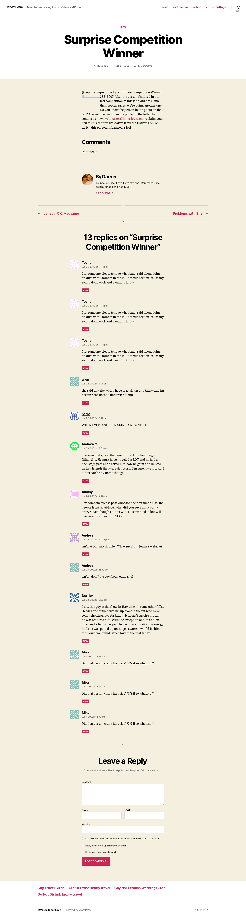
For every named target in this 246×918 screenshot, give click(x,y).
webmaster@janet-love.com (124, 119)
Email (128, 810)
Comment (88, 782)
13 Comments (145, 65)
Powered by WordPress (78, 909)
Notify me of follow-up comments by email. (105, 845)
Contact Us (198, 7)
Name (86, 810)
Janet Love (14, 7)
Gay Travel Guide (51, 888)
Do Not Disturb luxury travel (60, 894)
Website (86, 824)
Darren (104, 65)
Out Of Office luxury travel (89, 888)
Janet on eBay (180, 7)
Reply (85, 290)
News (164, 7)
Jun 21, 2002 (123, 65)
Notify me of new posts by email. (101, 852)
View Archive (104, 192)
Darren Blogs (218, 7)
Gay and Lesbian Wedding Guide (139, 888)
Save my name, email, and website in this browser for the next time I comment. (122, 838)
